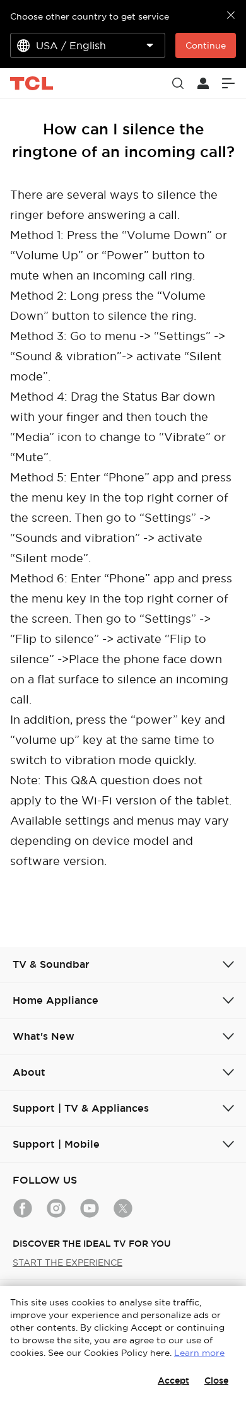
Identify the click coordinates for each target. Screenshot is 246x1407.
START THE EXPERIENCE (67, 1262)
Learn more (199, 1352)
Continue (205, 45)
